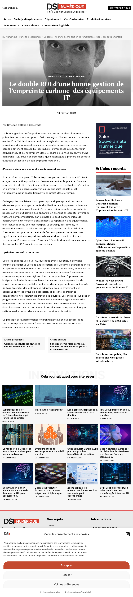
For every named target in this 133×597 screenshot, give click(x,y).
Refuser (67, 575)
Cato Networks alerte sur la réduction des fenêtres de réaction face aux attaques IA (114, 452)
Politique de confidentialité (78, 592)
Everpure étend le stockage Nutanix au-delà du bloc (49, 451)
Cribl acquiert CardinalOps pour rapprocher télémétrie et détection (82, 451)
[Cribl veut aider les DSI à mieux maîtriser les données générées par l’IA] (115, 473)
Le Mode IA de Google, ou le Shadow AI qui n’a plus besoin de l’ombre (17, 451)
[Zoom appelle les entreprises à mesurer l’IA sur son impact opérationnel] (82, 473)
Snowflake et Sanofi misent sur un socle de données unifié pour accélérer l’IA (15, 492)
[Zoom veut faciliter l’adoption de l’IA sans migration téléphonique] (50, 473)
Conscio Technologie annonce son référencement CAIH (22, 345)
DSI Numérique (9, 36)
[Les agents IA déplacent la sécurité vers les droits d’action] (82, 395)
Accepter (66, 565)
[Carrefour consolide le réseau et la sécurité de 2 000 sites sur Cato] (113, 303)
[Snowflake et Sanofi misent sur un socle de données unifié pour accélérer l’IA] (17, 473)
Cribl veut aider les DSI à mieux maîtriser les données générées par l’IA (115, 490)
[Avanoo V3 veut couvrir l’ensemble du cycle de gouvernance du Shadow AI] (113, 266)
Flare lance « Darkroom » (49, 409)
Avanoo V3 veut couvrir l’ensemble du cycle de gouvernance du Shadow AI (112, 284)
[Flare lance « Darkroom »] (50, 395)
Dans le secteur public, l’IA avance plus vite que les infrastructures (111, 357)
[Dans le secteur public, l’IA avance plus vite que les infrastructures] (113, 339)
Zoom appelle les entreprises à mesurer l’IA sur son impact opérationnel (82, 492)
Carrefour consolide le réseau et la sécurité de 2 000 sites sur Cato (113, 321)
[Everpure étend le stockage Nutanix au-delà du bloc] (50, 434)
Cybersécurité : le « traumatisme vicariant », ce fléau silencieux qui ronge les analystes (16, 413)
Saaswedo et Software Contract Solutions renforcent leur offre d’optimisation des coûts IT (112, 205)
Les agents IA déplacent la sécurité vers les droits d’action (82, 412)
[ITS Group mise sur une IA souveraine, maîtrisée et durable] (115, 395)
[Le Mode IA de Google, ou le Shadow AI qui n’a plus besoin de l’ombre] (17, 434)
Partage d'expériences (30, 36)
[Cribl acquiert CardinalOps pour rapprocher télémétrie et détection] (82, 434)
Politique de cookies (50, 592)
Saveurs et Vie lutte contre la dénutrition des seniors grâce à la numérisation (68, 346)
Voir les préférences (66, 584)
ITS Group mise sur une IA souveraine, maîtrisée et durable (115, 412)
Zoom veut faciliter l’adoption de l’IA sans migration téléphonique (48, 490)
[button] (128, 534)
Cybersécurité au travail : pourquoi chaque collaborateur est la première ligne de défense (113, 245)
